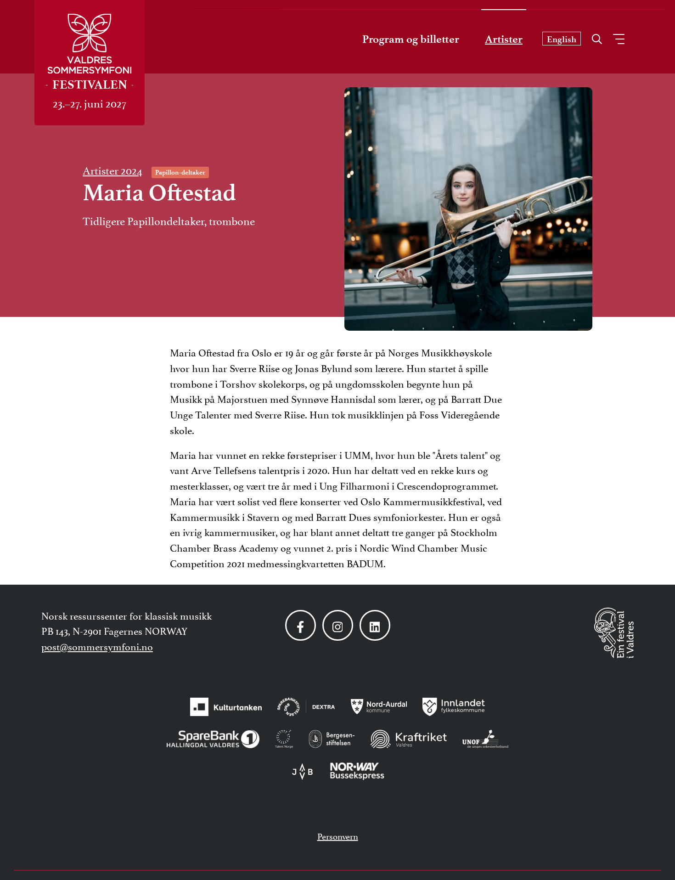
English (561, 39)
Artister (504, 39)
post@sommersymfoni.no (97, 645)
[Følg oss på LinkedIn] (375, 625)
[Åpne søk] (597, 37)
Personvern (337, 835)
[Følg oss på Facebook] (300, 625)
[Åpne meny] (618, 39)
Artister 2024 (112, 169)
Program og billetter (410, 39)
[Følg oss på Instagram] (337, 625)
